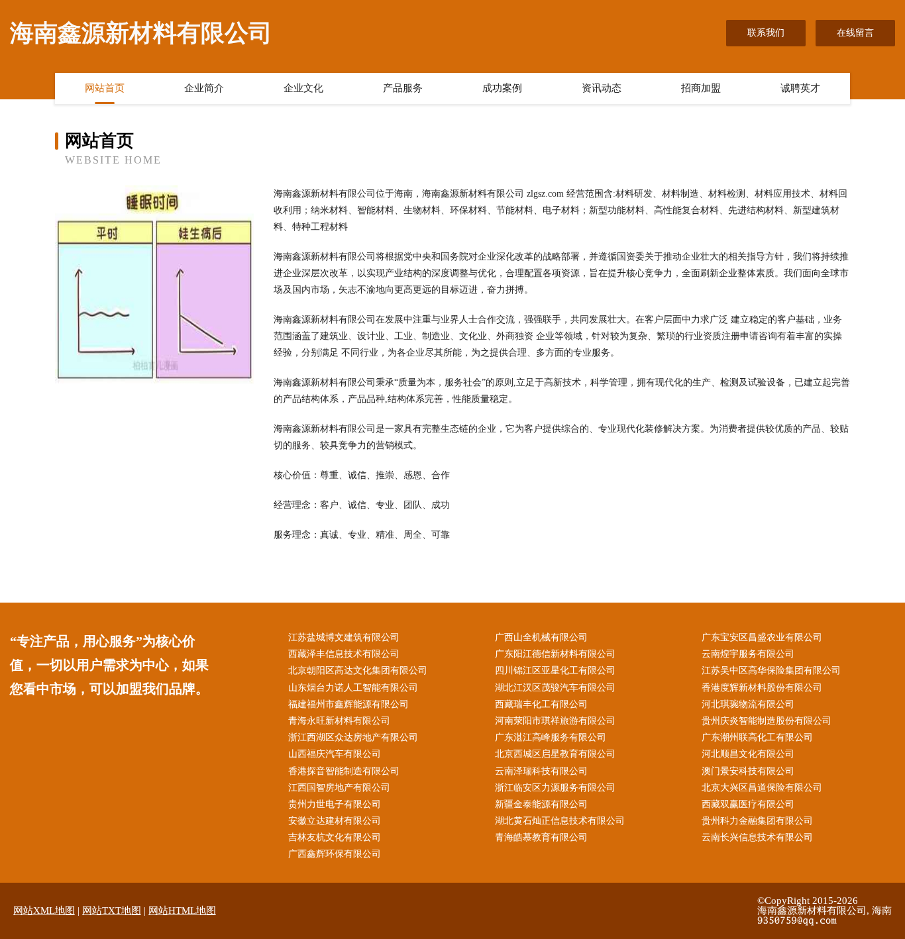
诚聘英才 (800, 88)
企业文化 (303, 88)
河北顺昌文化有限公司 (748, 754)
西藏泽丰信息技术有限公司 (343, 654)
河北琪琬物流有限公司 (748, 704)
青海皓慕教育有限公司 (541, 837)
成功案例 (502, 88)
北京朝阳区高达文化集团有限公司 (357, 670)
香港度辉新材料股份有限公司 (762, 688)
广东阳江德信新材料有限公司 (555, 654)
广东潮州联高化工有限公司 (757, 737)
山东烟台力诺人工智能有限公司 (353, 688)
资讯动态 (601, 88)
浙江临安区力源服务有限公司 (555, 788)
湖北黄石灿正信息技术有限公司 (560, 821)
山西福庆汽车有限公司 (334, 754)
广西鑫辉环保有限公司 (334, 854)
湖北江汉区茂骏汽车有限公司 (555, 688)
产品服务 (403, 88)
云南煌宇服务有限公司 (748, 654)
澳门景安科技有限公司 (748, 771)
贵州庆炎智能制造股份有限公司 (766, 721)
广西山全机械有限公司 (541, 637)
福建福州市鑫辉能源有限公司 (348, 704)
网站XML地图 (44, 910)
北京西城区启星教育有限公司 (555, 754)
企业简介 (204, 88)
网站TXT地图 (111, 910)
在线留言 (855, 33)
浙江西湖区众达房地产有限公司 (353, 737)
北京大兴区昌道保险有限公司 (762, 788)
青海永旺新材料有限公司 (339, 721)
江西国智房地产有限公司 (339, 788)
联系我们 (765, 33)
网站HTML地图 (182, 910)
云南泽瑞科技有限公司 (541, 771)
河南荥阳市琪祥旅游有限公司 (555, 721)
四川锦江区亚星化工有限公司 (555, 670)
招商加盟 (701, 88)
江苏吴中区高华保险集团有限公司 (771, 670)
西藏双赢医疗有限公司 (748, 804)
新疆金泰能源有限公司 (541, 804)
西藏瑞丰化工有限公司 (541, 704)
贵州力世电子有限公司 (334, 804)
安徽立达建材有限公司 (334, 821)
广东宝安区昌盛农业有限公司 (762, 637)
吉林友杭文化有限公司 (334, 837)
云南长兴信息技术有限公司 (757, 837)
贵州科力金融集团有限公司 (757, 821)
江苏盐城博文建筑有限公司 (343, 637)
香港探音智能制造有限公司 (343, 771)
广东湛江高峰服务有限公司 (550, 737)
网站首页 (105, 88)
